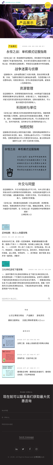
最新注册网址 (14, 320)
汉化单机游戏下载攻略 (12, 270)
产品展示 (13, 46)
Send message (26, 437)
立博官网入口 (39, 457)
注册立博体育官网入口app (33, 320)
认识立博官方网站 (16, 315)
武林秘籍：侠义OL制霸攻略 (14, 233)
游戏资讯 (40, 315)
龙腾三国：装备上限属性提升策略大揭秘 (33, 343)
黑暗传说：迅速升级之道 (27, 358)
